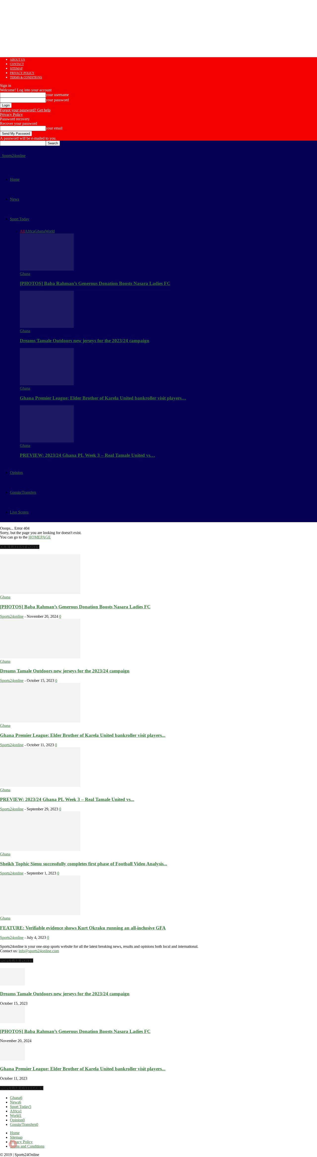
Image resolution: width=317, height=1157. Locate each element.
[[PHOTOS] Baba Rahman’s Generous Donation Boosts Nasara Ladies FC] (47, 269)
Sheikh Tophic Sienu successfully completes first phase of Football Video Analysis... (83, 863)
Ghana (40, 231)
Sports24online (12, 616)
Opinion (16, 472)
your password (57, 100)
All (22, 231)
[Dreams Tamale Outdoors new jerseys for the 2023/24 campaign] (47, 326)
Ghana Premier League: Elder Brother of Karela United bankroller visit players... (82, 735)
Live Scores (19, 512)
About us (17, 59)
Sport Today (19, 219)
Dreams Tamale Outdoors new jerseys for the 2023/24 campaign (84, 340)
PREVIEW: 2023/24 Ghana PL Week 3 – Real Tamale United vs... (67, 799)
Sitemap (16, 68)
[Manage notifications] (13, 1144)
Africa (30, 231)
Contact (17, 64)
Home (15, 179)
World (50, 231)
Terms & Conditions (26, 77)
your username (57, 95)
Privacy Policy (22, 73)
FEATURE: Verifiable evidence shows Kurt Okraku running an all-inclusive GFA (83, 927)
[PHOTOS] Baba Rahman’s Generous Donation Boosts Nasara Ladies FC (95, 283)
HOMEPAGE (39, 537)
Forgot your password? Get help (25, 110)
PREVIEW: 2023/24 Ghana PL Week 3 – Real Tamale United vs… (87, 455)
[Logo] (0, 156)
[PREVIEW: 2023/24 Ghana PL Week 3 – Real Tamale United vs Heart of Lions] (47, 441)
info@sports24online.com (39, 951)
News (14, 199)
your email (54, 128)
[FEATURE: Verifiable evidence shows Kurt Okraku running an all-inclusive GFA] (40, 914)
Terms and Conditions (27, 1146)
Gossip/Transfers (23, 492)
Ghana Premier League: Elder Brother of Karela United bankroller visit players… (103, 398)
